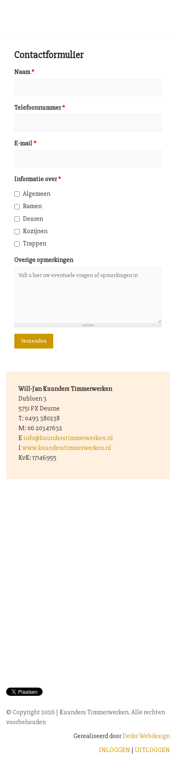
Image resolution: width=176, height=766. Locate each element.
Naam (24, 72)
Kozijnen (35, 231)
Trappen (34, 243)
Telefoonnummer (39, 107)
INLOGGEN (114, 750)
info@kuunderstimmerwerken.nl (68, 438)
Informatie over (37, 179)
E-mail (25, 143)
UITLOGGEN (152, 750)
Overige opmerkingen (43, 260)
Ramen (32, 206)
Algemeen (36, 194)
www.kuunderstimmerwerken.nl (66, 448)
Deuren (33, 219)
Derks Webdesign (146, 736)
